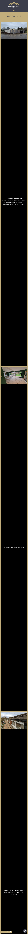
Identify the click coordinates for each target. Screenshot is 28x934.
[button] (14, 10)
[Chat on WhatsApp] (25, 931)
